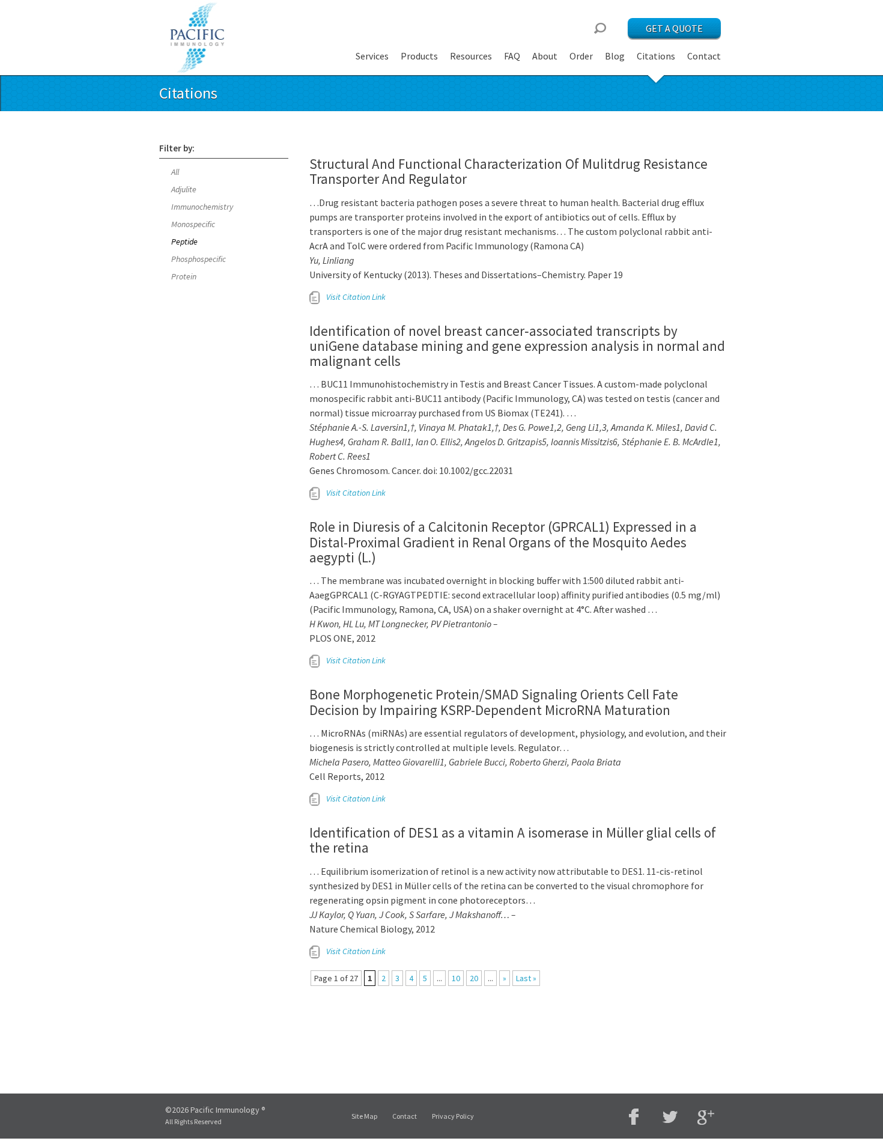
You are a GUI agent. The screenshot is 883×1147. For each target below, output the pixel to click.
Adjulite (183, 189)
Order (581, 56)
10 (456, 978)
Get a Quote (674, 28)
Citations (656, 56)
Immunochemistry (202, 206)
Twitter (670, 1117)
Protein (183, 276)
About (544, 56)
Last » (526, 978)
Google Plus (706, 1118)
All (175, 171)
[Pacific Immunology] (198, 37)
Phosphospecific (198, 259)
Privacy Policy (453, 1116)
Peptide (184, 241)
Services (372, 56)
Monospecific (193, 224)
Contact (704, 56)
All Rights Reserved (193, 1121)
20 (474, 978)
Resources (471, 56)
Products (419, 56)
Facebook (634, 1117)
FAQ (512, 56)
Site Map (364, 1116)
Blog (615, 56)
